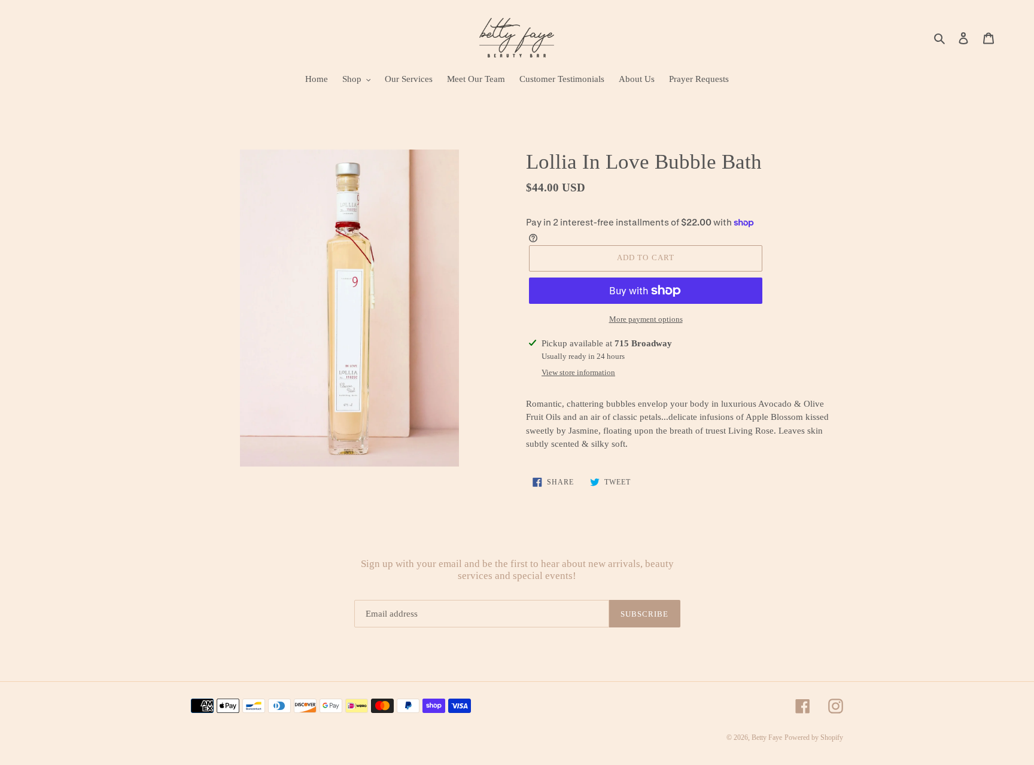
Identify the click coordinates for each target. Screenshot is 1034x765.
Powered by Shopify (813, 737)
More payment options (646, 319)
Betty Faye (767, 737)
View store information (578, 372)
